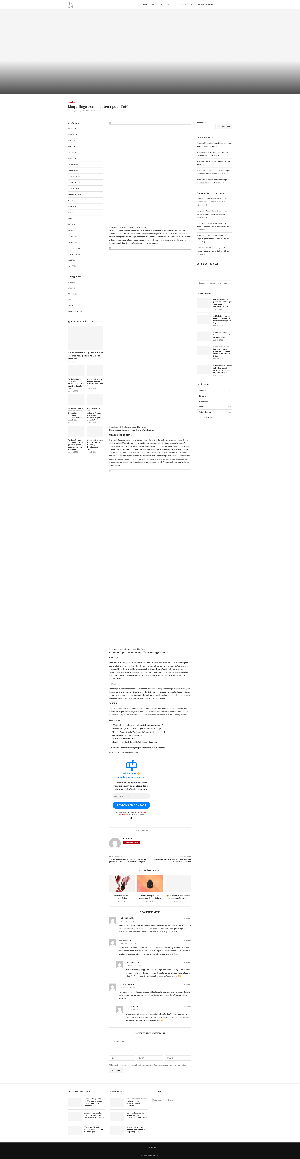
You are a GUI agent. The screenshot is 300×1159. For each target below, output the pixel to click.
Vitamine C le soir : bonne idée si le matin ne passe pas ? (222, 335)
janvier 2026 (73, 170)
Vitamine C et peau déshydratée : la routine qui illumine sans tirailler (95, 444)
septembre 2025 (74, 194)
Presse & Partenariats (207, 5)
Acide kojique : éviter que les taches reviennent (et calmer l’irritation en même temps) (212, 202)
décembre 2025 (74, 176)
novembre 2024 (74, 254)
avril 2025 (72, 224)
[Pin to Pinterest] (160, 830)
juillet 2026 (72, 135)
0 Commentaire (81, 91)
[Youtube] (223, 4)
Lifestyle (182, 5)
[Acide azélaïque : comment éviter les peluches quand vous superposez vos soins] (76, 431)
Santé (191, 5)
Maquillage (170, 5)
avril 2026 (72, 152)
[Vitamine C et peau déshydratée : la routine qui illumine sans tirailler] (95, 431)
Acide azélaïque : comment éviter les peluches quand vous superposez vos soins (76, 444)
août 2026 (72, 129)
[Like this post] (155, 830)
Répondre (187, 918)
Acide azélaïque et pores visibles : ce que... (75, 87)
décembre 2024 (74, 248)
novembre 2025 (74, 182)
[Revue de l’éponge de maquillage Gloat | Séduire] (150, 883)
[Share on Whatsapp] (162, 830)
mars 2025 (72, 230)
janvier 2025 (73, 242)
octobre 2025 (73, 188)
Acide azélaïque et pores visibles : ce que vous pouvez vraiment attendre (222, 302)
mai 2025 (71, 218)
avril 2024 (72, 266)
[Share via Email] (164, 830)
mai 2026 (71, 146)
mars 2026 (72, 158)
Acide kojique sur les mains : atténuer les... (225, 87)
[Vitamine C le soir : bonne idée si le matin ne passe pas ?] (204, 336)
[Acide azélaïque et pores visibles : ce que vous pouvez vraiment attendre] (75, 52)
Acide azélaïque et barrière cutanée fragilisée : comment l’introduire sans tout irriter (222, 351)
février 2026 (73, 164)
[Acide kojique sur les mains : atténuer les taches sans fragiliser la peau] (225, 52)
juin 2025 (71, 212)
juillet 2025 (72, 206)
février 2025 (73, 236)
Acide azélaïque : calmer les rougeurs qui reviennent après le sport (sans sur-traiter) (213, 226)
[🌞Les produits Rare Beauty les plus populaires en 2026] (178, 883)
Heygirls (74, 111)
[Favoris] (231, 4)
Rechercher (201, 123)
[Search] (227, 4)
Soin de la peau (156, 5)
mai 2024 (71, 260)
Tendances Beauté (215, 417)
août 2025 (72, 200)
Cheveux (143, 5)
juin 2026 (71, 140)
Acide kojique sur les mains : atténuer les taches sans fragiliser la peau (222, 319)
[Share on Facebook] (157, 830)
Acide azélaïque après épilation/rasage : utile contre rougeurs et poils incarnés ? (222, 369)
